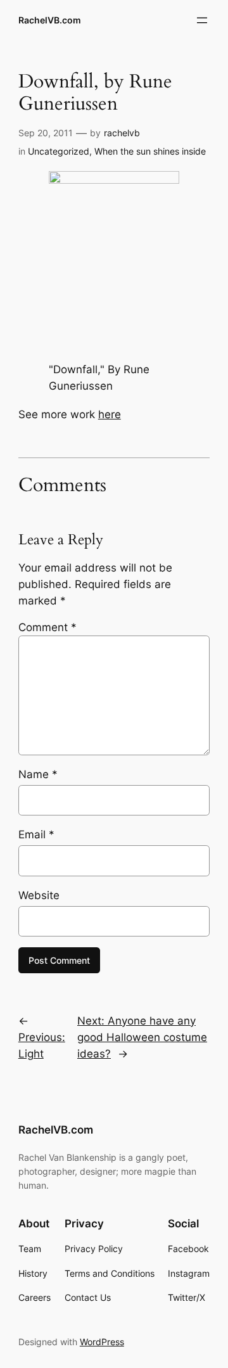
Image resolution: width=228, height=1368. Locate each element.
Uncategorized (58, 151)
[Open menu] (202, 20)
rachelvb (122, 132)
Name (38, 774)
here (109, 414)
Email (36, 834)
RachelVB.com (49, 20)
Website (39, 895)
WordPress (102, 1341)
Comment (47, 627)
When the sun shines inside (150, 151)
